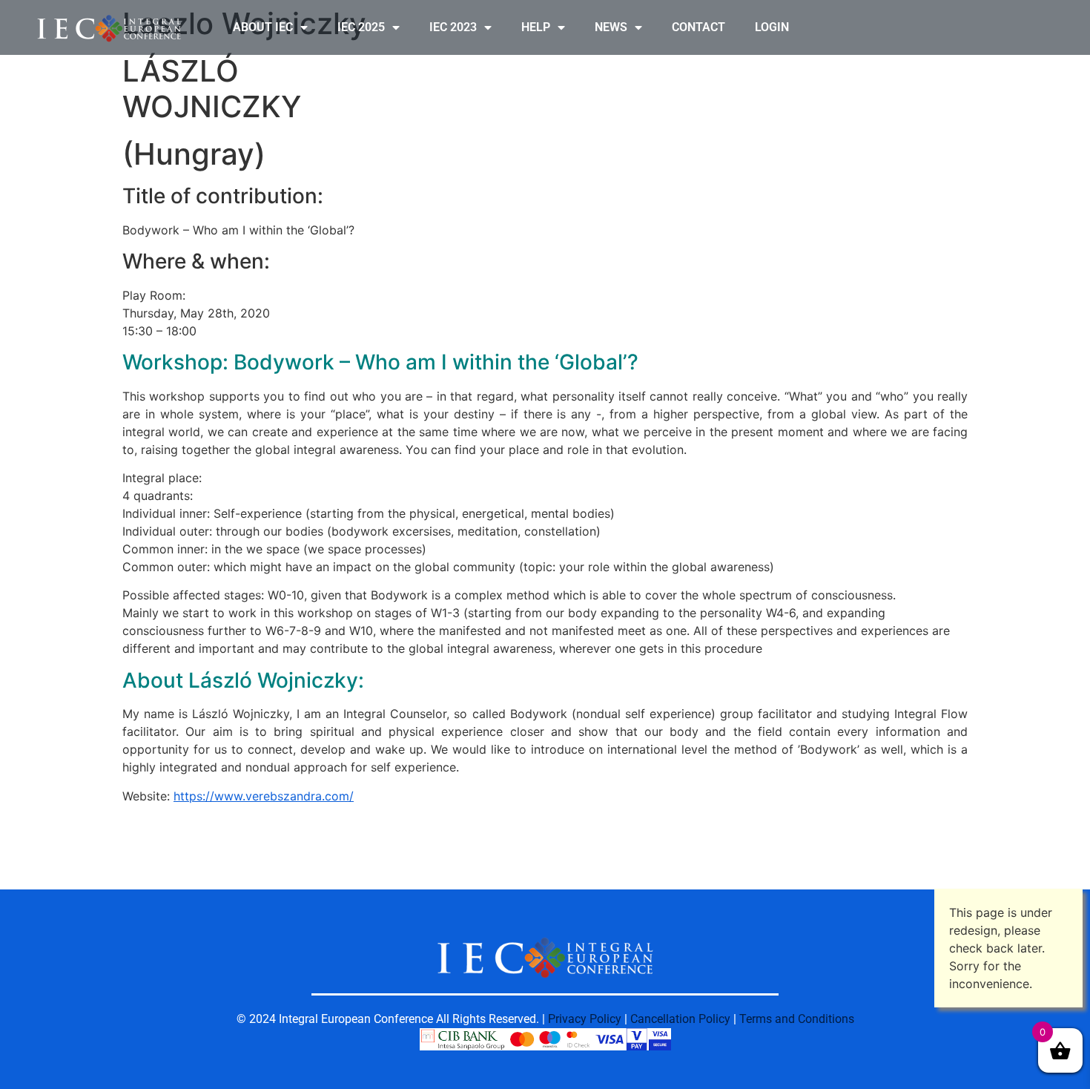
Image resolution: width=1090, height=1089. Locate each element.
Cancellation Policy (680, 1019)
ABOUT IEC (263, 27)
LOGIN (772, 27)
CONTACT (698, 27)
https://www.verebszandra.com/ (264, 796)
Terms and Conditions (796, 1019)
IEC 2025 (361, 27)
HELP (535, 27)
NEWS (611, 27)
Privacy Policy (584, 1019)
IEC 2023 (453, 27)
